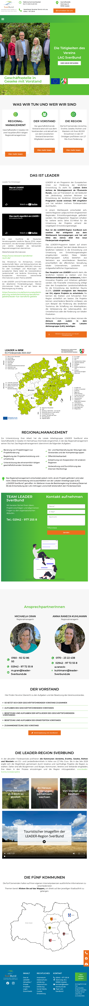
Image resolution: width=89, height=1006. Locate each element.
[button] (3, 19)
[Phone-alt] (86, 953)
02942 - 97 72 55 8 (22, 666)
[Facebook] (8, 983)
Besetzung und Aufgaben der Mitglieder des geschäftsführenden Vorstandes (38, 714)
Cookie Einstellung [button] (41, 992)
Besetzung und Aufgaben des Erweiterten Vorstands (32, 720)
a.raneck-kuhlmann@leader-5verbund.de (66, 670)
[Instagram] (13, 983)
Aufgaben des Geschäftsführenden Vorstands (29, 708)
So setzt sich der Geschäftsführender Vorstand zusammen (35, 703)
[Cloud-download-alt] (86, 964)
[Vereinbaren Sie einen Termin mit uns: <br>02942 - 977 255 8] (20, 10)
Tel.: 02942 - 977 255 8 (22, 519)
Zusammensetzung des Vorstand (21, 726)
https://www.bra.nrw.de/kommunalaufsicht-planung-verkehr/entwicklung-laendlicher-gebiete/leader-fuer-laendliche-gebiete (21, 294)
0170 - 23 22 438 (65, 657)
